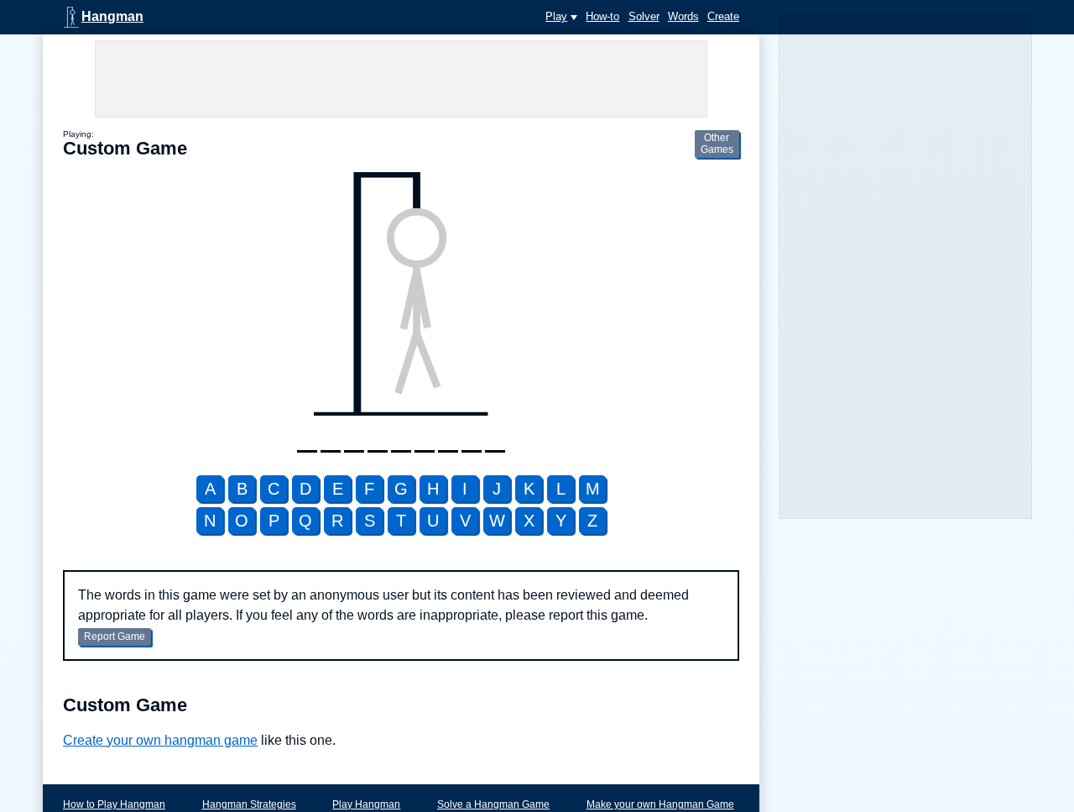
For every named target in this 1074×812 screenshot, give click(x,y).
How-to (602, 16)
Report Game (114, 636)
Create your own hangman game (160, 740)
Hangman (112, 16)
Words (683, 16)
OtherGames (717, 143)
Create (723, 16)
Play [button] (556, 16)
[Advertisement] (401, 79)
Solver (644, 16)
